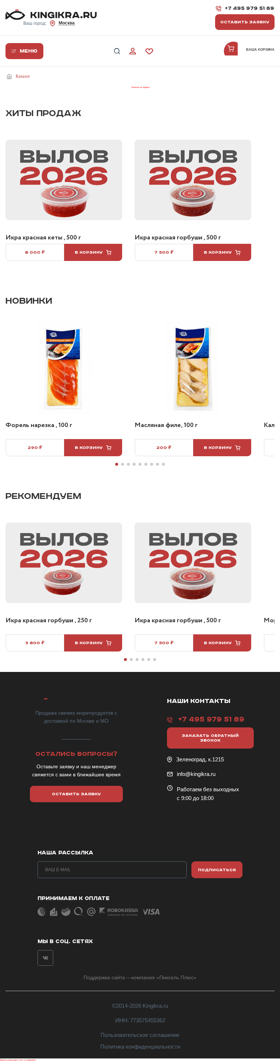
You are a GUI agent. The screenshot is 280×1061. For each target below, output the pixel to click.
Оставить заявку (244, 22)
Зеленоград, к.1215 (200, 759)
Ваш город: (49, 23)
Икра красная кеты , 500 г (43, 238)
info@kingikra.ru (196, 774)
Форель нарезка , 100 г (38, 426)
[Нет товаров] (233, 51)
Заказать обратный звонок (210, 738)
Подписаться (217, 870)
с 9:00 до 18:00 (195, 798)
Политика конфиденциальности (140, 1046)
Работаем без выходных (208, 789)
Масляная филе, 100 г (166, 426)
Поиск (117, 51)
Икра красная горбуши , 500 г (178, 238)
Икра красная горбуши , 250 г (48, 621)
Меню (29, 51)
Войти (132, 51)
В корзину (89, 252)
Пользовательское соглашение (140, 1035)
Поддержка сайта (104, 977)
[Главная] (11, 76)
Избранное (149, 51)
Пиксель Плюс (176, 977)
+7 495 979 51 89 (249, 8)
